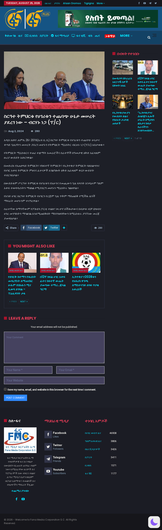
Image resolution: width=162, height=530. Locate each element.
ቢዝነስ (33, 35)
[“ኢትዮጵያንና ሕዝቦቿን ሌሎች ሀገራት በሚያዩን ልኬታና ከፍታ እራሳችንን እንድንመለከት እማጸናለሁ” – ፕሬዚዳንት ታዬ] (148, 102)
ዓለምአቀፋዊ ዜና (93, 441)
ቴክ (90, 35)
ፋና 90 (88, 473)
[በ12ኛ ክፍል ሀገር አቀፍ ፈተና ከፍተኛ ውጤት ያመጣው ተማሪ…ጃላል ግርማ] (54, 263)
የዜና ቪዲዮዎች (92, 449)
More (100, 3)
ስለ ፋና (48, 3)
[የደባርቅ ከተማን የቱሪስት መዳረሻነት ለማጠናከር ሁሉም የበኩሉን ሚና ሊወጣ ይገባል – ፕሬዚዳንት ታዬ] (22, 263)
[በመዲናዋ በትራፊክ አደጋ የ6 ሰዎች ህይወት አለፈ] (122, 67)
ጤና (97, 35)
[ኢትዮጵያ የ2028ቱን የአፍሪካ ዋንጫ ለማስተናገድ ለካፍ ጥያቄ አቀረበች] (86, 263)
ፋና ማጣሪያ (62, 35)
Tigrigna (89, 3)
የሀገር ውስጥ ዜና (16, 270)
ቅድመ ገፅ (10, 35)
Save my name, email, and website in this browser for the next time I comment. (52, 389)
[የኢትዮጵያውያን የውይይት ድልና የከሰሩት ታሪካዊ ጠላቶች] (122, 102)
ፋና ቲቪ (81, 35)
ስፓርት (44, 35)
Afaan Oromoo (72, 3)
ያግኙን (57, 3)
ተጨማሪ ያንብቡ (20, 491)
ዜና (20, 35)
